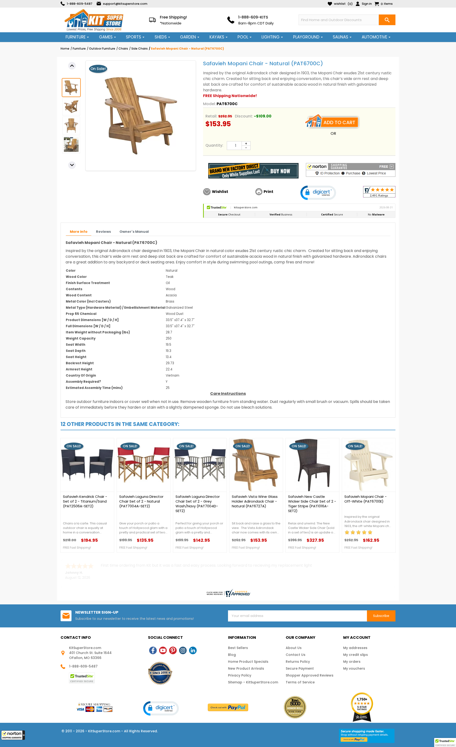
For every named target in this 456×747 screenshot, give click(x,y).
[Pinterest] (173, 650)
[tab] (79, 232)
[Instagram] (183, 650)
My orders (352, 661)
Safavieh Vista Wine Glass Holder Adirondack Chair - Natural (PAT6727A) (255, 501)
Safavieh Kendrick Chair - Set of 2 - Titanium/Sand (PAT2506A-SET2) (85, 501)
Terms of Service (300, 682)
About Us (294, 647)
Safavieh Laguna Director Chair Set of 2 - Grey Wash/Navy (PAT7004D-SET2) (198, 503)
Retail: (211, 116)
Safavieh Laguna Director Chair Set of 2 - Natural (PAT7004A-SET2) (141, 501)
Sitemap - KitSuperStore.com (253, 682)
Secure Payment (300, 668)
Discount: (244, 116)
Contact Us (295, 654)
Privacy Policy (239, 675)
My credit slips (355, 654)
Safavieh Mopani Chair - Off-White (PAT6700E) (365, 499)
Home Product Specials (248, 661)
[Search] (387, 19)
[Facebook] (153, 650)
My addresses (355, 647)
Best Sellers (238, 647)
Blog (232, 654)
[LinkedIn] (193, 650)
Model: (209, 104)
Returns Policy (298, 661)
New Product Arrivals (246, 668)
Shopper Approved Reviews (309, 675)
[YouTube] (163, 650)
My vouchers (354, 668)
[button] (13, 735)
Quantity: (214, 145)
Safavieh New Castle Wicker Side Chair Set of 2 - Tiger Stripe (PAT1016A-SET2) (312, 503)
